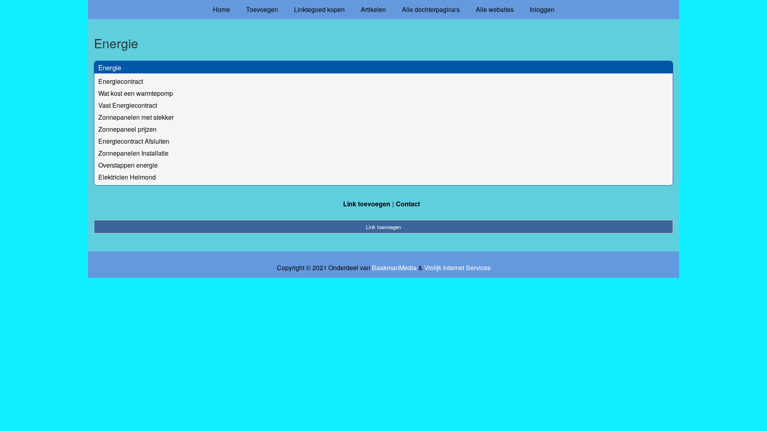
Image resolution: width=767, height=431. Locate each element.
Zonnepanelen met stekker (136, 117)
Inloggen (542, 9)
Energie (109, 67)
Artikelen (373, 9)
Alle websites (495, 9)
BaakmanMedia (394, 268)
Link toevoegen (366, 203)
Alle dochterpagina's (431, 9)
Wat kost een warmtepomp (135, 93)
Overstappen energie (128, 165)
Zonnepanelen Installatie (133, 153)
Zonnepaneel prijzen (127, 129)
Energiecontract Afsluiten (133, 141)
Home (221, 9)
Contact (408, 203)
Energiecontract (120, 81)
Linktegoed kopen (319, 9)
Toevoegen (262, 9)
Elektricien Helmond (127, 177)
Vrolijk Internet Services (457, 268)
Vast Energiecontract (127, 105)
